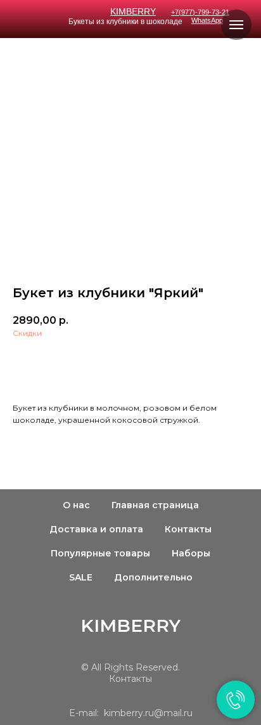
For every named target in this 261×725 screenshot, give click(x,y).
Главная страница (155, 505)
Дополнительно (153, 577)
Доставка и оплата (96, 529)
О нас (76, 505)
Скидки (27, 333)
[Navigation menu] (236, 24)
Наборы (191, 553)
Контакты (188, 529)
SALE (80, 577)
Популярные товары (100, 553)
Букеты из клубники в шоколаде (125, 21)
